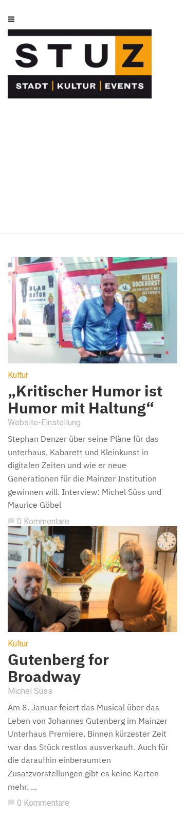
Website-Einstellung (44, 422)
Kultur (18, 375)
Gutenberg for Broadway (58, 668)
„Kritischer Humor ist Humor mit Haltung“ (85, 399)
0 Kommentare (38, 521)
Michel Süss (30, 691)
